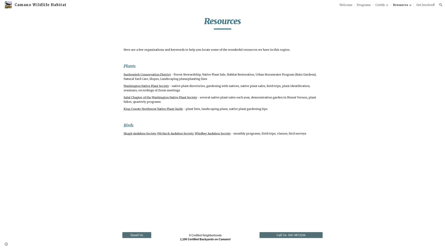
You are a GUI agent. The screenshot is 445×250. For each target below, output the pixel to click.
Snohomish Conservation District (147, 74)
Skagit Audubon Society (140, 133)
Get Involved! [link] (425, 5)
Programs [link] (364, 5)
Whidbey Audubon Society (213, 133)
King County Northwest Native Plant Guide (153, 109)
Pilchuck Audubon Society (175, 133)
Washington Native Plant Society (146, 86)
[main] (222, 23)
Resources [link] (400, 5)
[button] (441, 5)
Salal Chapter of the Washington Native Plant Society (160, 97)
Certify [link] (380, 5)
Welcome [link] (345, 5)
